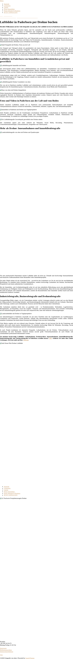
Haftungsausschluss (6, 650)
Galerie (6, 7)
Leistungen (7, 6)
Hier (50, 338)
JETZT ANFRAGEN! (10, 12)
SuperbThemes (29, 658)
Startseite (6, 4)
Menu (2, 1)
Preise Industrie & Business (12, 11)
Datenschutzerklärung (6, 651)
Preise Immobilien (9, 9)
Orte (1, 655)
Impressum (3, 648)
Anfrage (25, 340)
